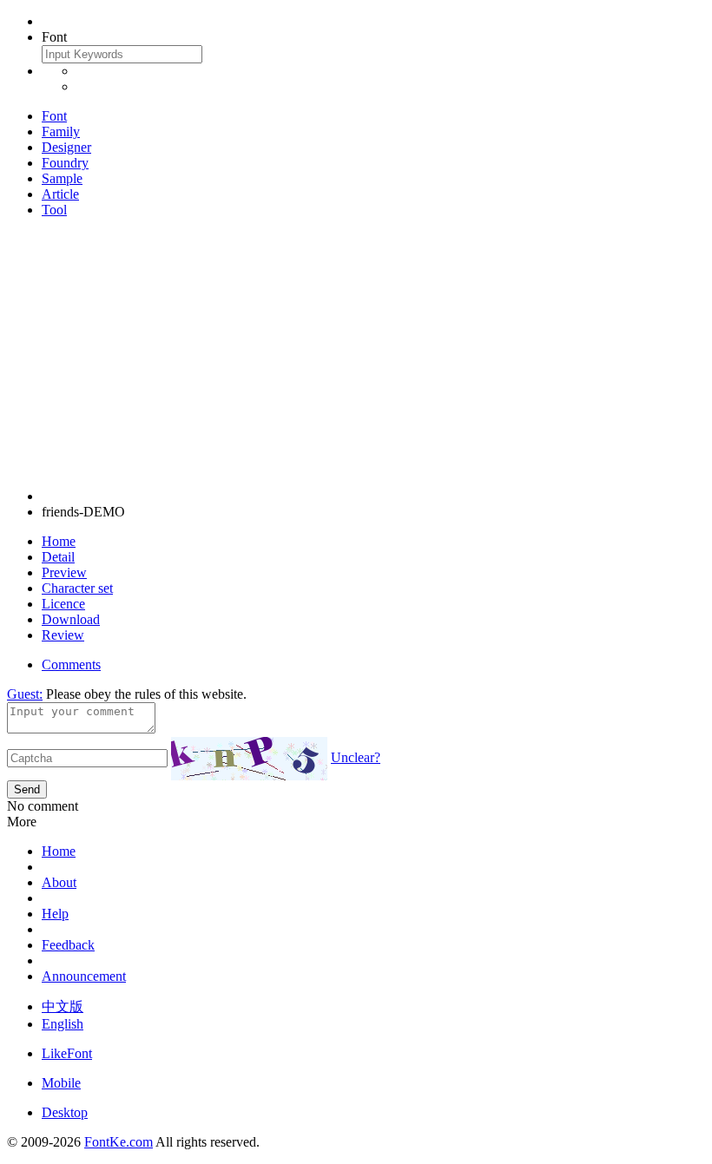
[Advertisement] (356, 353)
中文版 (62, 1006)
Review (63, 635)
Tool (54, 209)
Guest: (25, 694)
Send (27, 789)
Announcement (84, 976)
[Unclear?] (249, 758)
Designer (66, 147)
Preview (64, 572)
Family (61, 131)
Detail (58, 556)
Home (59, 541)
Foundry (65, 162)
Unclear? (355, 757)
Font (54, 116)
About (59, 882)
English (62, 1023)
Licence (63, 603)
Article (60, 194)
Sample (62, 178)
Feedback (68, 944)
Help (55, 913)
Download (71, 619)
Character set (77, 588)
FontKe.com (118, 1141)
